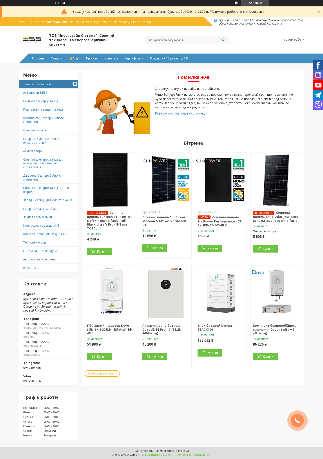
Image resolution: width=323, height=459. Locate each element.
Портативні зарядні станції (43, 109)
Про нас (92, 58)
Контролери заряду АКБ (41, 225)
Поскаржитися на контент (157, 455)
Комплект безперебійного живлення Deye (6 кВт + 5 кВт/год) (274, 329)
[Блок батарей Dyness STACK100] (221, 292)
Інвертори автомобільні (41, 208)
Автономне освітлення (40, 259)
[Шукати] (223, 40)
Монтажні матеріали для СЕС (45, 234)
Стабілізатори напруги (40, 251)
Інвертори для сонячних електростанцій (41, 140)
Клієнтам (111, 58)
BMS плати (31, 267)
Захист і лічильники (37, 217)
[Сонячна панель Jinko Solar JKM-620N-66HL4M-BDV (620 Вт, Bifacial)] (276, 179)
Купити (102, 251)
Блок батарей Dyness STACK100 (215, 327)
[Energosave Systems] (32, 40)
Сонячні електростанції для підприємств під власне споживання (43, 163)
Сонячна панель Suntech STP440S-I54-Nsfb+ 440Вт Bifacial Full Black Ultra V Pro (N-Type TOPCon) (110, 220)
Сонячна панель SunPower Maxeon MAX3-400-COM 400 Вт (164, 221)
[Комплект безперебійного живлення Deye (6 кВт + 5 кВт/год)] (276, 292)
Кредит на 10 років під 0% (169, 58)
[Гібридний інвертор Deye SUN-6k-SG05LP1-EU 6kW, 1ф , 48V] (110, 292)
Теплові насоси (34, 242)
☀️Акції (74, 58)
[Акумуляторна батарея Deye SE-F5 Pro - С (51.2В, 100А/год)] (165, 292)
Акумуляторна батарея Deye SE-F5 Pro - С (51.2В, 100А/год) (162, 329)
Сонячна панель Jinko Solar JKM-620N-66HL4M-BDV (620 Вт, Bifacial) (276, 216)
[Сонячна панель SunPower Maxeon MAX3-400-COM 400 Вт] (165, 179)
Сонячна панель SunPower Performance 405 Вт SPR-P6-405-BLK (219, 221)
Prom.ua (183, 451)
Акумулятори (33, 151)
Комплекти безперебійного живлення (43, 120)
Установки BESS (35, 92)
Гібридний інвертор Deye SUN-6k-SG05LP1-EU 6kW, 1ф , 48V (110, 329)
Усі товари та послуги (102, 373)
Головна (38, 58)
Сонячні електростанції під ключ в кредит (47, 190)
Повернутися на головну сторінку (180, 113)
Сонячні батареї (35, 130)
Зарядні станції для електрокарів (47, 200)
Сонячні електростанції (40, 101)
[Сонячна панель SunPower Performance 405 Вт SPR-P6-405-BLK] (221, 179)
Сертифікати (133, 58)
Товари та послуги (37, 84)
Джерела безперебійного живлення (42, 177)
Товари (56, 58)
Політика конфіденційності (193, 455)
